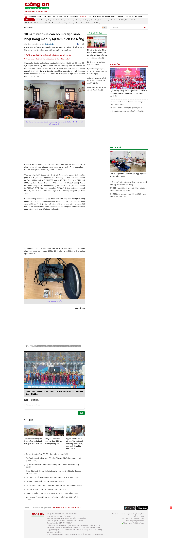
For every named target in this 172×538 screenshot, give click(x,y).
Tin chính (32, 16)
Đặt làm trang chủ (35, 508)
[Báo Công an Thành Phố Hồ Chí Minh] (26, 16)
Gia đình (39, 20)
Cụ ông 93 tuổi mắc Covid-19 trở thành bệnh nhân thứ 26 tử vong (49, 477)
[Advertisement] (102, 7)
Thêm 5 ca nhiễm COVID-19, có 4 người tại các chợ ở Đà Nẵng (49, 493)
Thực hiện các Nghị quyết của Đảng (88, 23)
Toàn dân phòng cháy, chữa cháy (63, 23)
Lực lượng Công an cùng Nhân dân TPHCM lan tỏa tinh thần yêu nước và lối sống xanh (128, 93)
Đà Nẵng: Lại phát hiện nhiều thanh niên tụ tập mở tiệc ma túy (48, 55)
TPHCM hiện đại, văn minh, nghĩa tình (37, 23)
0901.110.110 (75, 508)
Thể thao (92, 16)
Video (140, 16)
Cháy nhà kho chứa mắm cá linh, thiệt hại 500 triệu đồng (53, 441)
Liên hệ (48, 508)
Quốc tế (100, 16)
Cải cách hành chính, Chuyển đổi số (123, 20)
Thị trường (74, 16)
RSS (105, 27)
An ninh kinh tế (62, 16)
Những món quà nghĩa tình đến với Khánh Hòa (127, 111)
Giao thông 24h (49, 16)
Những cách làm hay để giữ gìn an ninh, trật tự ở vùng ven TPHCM (96, 80)
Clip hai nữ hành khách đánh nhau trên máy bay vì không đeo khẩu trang (52, 465)
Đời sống (83, 16)
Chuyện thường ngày (102, 20)
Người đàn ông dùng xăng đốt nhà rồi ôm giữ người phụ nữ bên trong (97, 71)
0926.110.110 (65, 508)
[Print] (83, 44)
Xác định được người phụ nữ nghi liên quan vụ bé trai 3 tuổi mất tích (51, 485)
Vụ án (39, 16)
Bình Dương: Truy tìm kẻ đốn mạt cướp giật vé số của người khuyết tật (52, 497)
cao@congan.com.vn (137, 521)
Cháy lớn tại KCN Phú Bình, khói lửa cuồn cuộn (43, 489)
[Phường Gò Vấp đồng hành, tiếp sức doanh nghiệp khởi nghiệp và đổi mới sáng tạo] (97, 42)
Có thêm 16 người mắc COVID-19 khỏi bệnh (42, 481)
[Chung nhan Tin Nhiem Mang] (133, 523)
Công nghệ (129, 16)
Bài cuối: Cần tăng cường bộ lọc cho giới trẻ (126, 108)
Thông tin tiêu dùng (67, 20)
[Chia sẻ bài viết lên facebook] (78, 44)
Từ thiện (120, 16)
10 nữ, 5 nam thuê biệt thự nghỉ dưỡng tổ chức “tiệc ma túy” (48, 59)
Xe (136, 16)
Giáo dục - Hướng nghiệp (84, 20)
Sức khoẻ (56, 20)
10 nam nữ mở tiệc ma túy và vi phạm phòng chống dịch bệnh (57, 346)
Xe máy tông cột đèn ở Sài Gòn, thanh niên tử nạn (44, 454)
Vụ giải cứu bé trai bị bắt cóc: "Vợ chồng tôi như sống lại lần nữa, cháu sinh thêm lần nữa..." (74, 444)
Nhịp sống (47, 20)
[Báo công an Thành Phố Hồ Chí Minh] (36, 6)
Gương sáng (110, 16)
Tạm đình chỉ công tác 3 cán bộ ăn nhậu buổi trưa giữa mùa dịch (33, 441)
